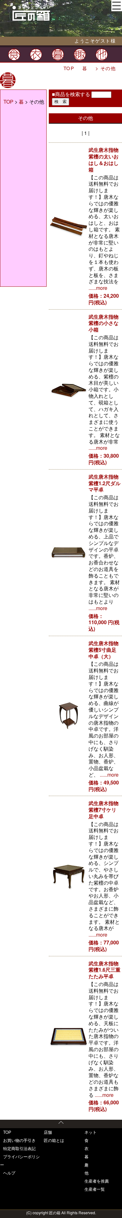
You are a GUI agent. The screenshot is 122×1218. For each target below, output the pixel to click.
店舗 (48, 1132)
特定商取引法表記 (19, 1148)
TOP (69, 68)
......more (98, 287)
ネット (90, 1132)
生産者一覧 (94, 1189)
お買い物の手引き (19, 1140)
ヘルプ (9, 1173)
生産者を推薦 (96, 1181)
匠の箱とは (54, 1140)
